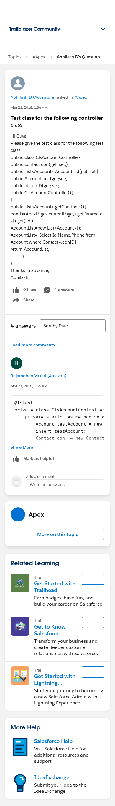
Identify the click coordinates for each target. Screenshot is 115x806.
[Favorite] (87, 579)
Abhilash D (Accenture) (33, 97)
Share (23, 301)
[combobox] (73, 325)
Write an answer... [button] (47, 484)
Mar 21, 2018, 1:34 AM (29, 107)
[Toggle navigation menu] (103, 29)
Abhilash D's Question (78, 56)
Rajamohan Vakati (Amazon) (38, 375)
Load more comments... (34, 345)
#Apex (38, 56)
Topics (14, 56)
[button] (57, 534)
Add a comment (40, 476)
